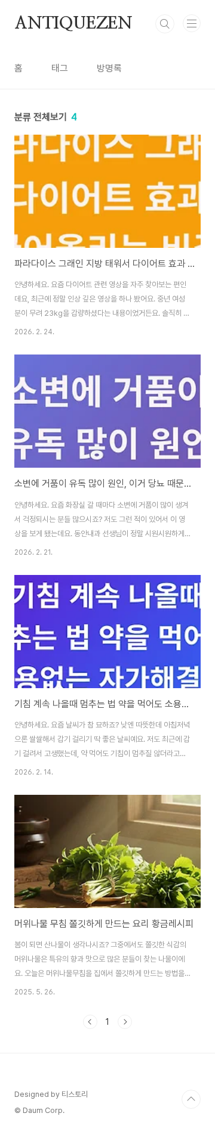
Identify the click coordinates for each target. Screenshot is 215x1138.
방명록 (109, 68)
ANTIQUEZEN (73, 23)
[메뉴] (192, 23)
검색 (165, 24)
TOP (191, 1099)
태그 (59, 68)
